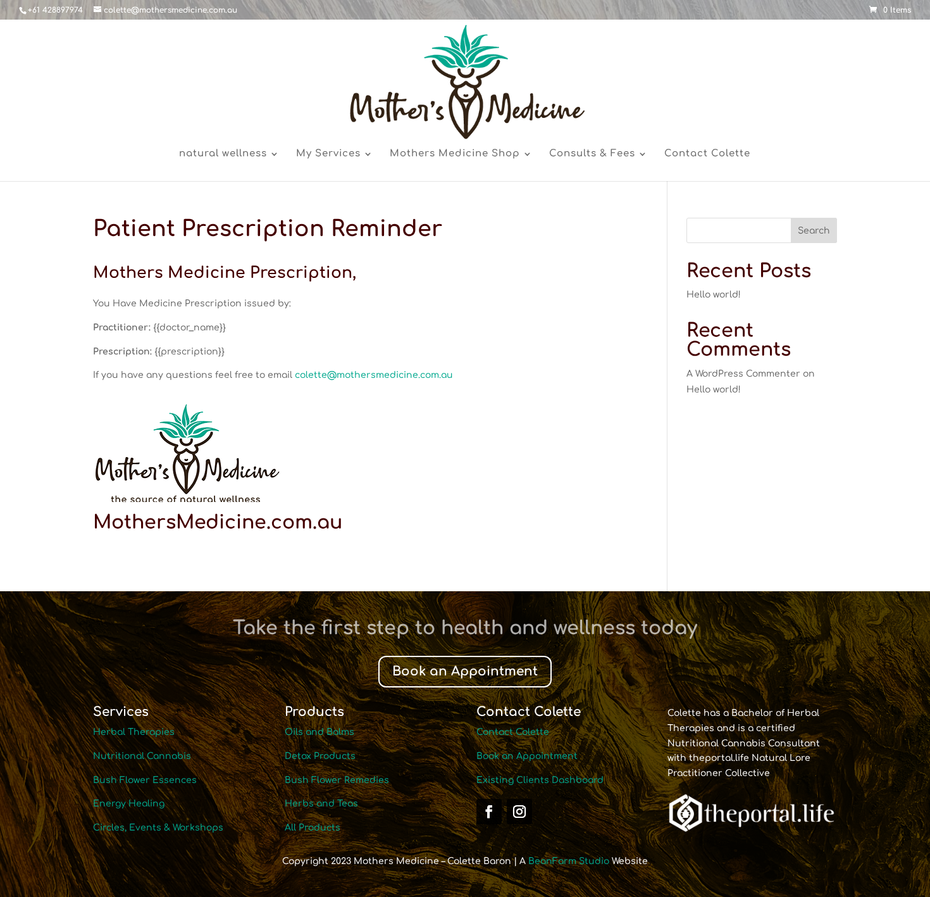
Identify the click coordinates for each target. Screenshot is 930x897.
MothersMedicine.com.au (217, 522)
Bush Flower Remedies (337, 780)
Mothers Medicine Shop (455, 154)
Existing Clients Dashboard (540, 780)
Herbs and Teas (321, 803)
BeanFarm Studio (568, 861)
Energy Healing (128, 803)
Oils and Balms (319, 732)
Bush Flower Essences (145, 780)
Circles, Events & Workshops (158, 827)
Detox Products (320, 756)
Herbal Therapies (134, 732)
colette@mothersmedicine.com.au (374, 375)
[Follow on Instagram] (519, 811)
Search (814, 230)
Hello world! (713, 294)
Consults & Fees (592, 154)
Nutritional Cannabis (142, 756)
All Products (312, 827)
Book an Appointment (465, 671)
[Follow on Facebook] (489, 811)
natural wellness (223, 154)
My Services (328, 154)
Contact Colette (707, 154)
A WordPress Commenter (743, 374)
